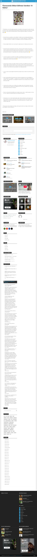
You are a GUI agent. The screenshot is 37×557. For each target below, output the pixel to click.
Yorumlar (7, 529)
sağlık (9, 428)
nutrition (14, 426)
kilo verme (14, 425)
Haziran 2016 (7, 479)
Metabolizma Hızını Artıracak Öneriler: (26, 163)
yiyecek (8, 434)
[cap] (9, 215)
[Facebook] (9, 229)
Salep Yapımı (7, 528)
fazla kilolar (14, 419)
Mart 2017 (6, 465)
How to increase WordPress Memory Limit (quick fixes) (10, 311)
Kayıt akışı (6, 236)
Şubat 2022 (6, 442)
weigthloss (8, 432)
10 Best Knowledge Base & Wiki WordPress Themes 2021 (9, 297)
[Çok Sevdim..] (5, 176)
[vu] (4, 215)
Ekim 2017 (6, 457)
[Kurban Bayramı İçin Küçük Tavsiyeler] (20, 535)
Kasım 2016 (6, 471)
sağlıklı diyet (11, 429)
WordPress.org (7, 239)
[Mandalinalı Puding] (2, 535)
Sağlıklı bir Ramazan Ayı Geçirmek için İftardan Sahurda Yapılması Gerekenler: (26, 167)
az (4, 416)
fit (4, 420)
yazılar (12, 432)
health (12, 420)
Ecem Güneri (14, 256)
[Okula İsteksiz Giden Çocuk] (20, 532)
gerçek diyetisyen (8, 420)
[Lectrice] (11, 216)
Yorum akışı (6, 238)
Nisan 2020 (6, 449)
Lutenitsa (6, 254)
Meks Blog (6, 282)
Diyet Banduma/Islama (8, 256)
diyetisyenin (5, 419)
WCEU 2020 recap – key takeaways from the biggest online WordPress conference (11, 396)
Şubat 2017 (6, 466)
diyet (8, 417)
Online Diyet (6, 249)
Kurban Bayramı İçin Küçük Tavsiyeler (29, 120)
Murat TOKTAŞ (11, 555)
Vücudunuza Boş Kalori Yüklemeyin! (7, 120)
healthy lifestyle (11, 423)
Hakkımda (6, 248)
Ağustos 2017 (7, 460)
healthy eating (11, 422)
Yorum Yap (17, 9)
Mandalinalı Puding (7, 259)
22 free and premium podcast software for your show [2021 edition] (10, 337)
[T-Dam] (11, 215)
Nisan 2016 (6, 482)
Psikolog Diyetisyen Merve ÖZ (19, 555)
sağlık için (12, 428)
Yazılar (20, 118)
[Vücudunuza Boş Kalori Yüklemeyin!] (20, 529)
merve (7, 426)
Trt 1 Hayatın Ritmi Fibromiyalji (9, 277)
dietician (5, 417)
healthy (15, 420)
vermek (5, 432)
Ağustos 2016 (7, 476)
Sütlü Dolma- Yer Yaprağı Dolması (28, 501)
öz (10, 434)
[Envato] (5, 229)
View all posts (25, 219)
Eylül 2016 (6, 474)
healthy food (6, 423)
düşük (9, 419)
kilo (11, 425)
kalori (9, 425)
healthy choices (6, 422)
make (5, 426)
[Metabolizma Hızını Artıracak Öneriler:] (19, 162)
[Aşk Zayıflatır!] (5, 172)
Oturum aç (6, 235)
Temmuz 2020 (7, 447)
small (9, 431)
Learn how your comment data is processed (23, 134)
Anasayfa (6, 244)
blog (8, 416)
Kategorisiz (16, 118)
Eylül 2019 (6, 450)
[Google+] (7, 229)
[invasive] (5, 216)
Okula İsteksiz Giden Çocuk (18, 119)
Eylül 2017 (6, 458)
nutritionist (5, 428)
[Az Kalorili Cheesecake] (2, 532)
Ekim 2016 (6, 473)
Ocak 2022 (6, 444)
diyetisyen (15, 417)
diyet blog (11, 417)
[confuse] (8, 216)
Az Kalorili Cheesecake (8, 531)
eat (11, 419)
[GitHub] (12, 229)
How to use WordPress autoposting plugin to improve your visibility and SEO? (11, 361)
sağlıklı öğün (5, 431)
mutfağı (10, 426)
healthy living (6, 425)
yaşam (15, 432)
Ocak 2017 (6, 468)
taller (13, 431)
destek (11, 416)
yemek (5, 434)
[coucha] (14, 215)
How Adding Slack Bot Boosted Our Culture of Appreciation (10, 285)
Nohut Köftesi (25, 498)
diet (13, 416)
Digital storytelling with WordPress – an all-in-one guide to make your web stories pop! (10, 349)
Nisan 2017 (6, 463)
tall (11, 431)
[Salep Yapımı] (2, 529)
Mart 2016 (6, 484)
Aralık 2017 (6, 455)
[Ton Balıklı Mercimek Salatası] (20, 496)
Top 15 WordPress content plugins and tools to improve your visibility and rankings (10, 384)
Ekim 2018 (6, 452)
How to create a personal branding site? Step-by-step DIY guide (10, 373)
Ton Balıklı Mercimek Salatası (27, 495)
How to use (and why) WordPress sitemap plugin (9, 324)
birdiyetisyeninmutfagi (6, 9)
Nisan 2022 (6, 441)
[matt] (6, 215)
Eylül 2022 (6, 439)
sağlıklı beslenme (6, 429)
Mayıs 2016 (6, 481)
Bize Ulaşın (6, 246)
